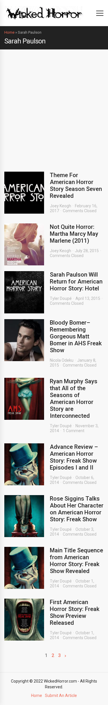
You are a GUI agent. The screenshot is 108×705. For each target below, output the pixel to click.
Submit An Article (61, 695)
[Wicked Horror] (44, 13)
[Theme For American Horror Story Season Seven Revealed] (24, 193)
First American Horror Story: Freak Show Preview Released (74, 612)
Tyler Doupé (61, 298)
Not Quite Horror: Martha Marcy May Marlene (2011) (74, 233)
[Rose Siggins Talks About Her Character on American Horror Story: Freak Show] (24, 516)
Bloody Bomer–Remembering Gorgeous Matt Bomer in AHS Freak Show (76, 336)
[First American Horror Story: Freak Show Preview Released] (24, 620)
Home (9, 32)
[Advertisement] (54, 106)
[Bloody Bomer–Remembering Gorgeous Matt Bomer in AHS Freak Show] (24, 340)
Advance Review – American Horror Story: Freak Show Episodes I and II (74, 457)
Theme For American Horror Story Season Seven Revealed (76, 185)
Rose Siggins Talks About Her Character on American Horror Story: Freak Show (76, 509)
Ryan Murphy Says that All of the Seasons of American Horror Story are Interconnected (73, 398)
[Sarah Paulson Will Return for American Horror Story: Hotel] (24, 292)
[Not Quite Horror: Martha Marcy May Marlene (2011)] (24, 244)
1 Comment (73, 430)
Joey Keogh (60, 206)
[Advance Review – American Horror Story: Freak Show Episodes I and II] (24, 464)
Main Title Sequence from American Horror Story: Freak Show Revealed (76, 560)
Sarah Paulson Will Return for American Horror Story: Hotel (76, 281)
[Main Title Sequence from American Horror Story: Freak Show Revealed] (24, 568)
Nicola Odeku (61, 360)
